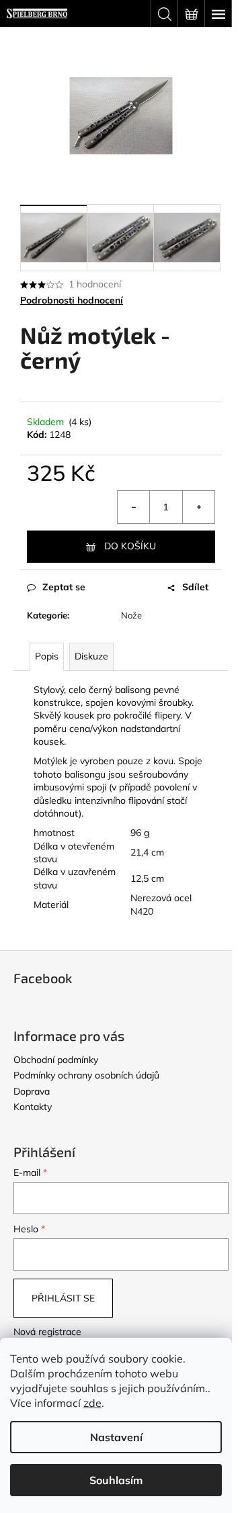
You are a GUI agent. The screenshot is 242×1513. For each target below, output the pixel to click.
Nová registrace (47, 1332)
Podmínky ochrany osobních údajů (86, 1075)
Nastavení (116, 1437)
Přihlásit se (63, 1298)
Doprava (31, 1091)
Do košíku (130, 546)
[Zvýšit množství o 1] (198, 507)
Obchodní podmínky (55, 1060)
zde (92, 1403)
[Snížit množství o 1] (134, 507)
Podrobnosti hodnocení (71, 300)
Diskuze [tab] (91, 656)
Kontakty (32, 1107)
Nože (131, 615)
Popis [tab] (46, 656)
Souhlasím (116, 1480)
